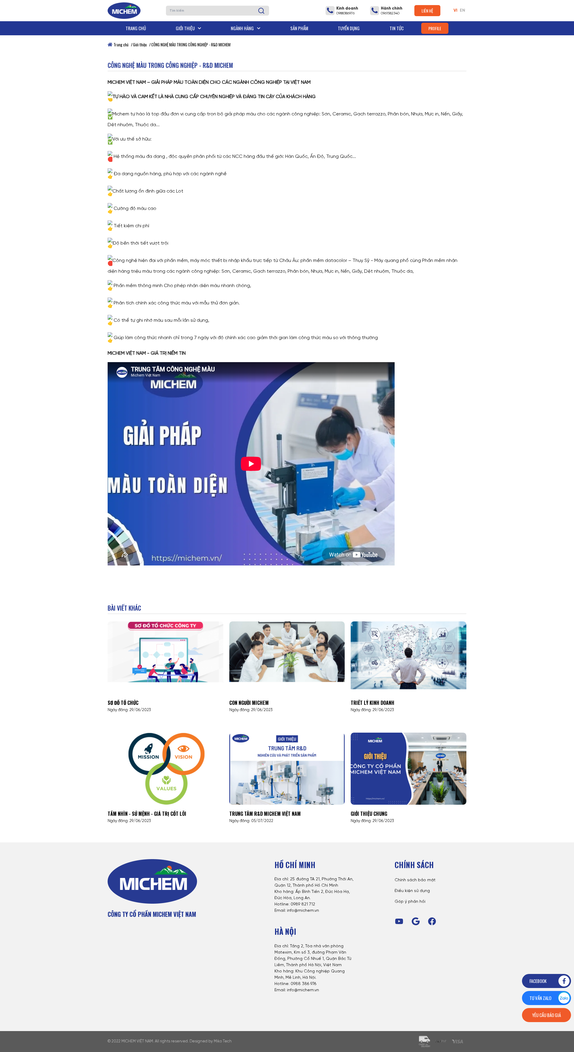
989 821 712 (304, 904)
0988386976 (345, 13)
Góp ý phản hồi (410, 901)
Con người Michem (249, 703)
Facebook (537, 981)
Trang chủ (136, 28)
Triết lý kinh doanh (372, 703)
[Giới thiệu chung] (408, 769)
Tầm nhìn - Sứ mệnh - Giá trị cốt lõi (147, 814)
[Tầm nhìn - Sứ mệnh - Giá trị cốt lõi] (165, 769)
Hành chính (391, 8)
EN (462, 10)
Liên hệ (427, 10)
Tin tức (397, 28)
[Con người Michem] (287, 657)
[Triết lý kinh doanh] (408, 657)
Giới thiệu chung (369, 814)
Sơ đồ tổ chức (123, 703)
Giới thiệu (186, 28)
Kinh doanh (347, 8)
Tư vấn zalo (540, 998)
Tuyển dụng (349, 28)
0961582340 (390, 13)
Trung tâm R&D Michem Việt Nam (265, 814)
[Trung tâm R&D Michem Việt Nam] (287, 769)
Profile (434, 28)
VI (455, 10)
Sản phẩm (299, 28)
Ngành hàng (243, 28)
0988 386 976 (303, 984)
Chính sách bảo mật (415, 880)
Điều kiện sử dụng (412, 891)
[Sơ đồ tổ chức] (165, 657)
